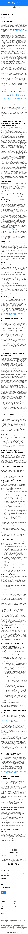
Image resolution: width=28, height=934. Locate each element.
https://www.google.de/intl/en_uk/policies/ (11, 213)
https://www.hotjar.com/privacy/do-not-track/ (15, 98)
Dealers (2, 906)
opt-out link (3, 294)
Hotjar (6, 264)
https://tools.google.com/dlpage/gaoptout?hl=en (12, 229)
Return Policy (4, 913)
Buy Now (14, 3)
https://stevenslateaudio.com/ (19, 30)
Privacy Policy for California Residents (12, 106)
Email (2, 884)
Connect (3, 892)
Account (22, 7)
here (5, 102)
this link (20, 289)
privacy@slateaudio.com (7, 720)
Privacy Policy (4, 911)
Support (16, 903)
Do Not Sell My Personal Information (14, 932)
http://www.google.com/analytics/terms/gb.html (12, 211)
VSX (2, 903)
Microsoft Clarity (13, 243)
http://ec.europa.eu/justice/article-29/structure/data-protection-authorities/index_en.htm (13, 772)
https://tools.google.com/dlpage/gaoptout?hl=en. (15, 94)
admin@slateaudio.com (17, 821)
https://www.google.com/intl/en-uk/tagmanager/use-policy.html (12, 313)
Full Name (3, 878)
